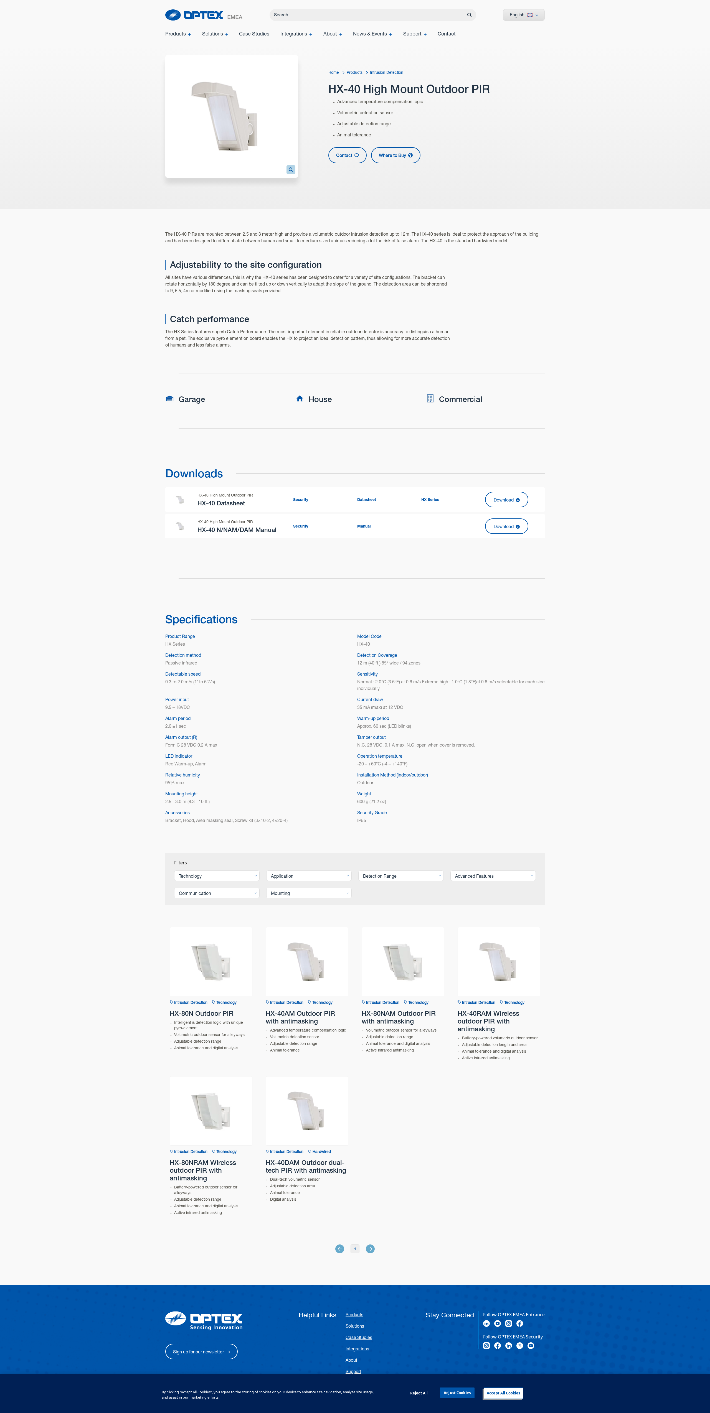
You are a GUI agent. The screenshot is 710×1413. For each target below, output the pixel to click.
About (351, 1360)
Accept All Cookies (503, 1393)
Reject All (419, 1393)
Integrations (357, 1348)
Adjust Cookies (457, 1392)
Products (354, 1314)
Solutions (355, 1326)
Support (353, 1371)
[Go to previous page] (345, 1248)
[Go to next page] (364, 1248)
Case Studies (359, 1337)
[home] (203, 15)
